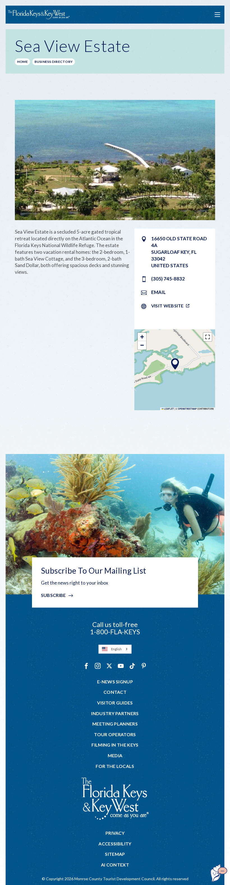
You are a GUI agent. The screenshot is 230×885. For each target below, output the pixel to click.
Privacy (115, 833)
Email (158, 292)
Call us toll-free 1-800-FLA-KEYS (115, 628)
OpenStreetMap (187, 408)
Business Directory (53, 62)
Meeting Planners (115, 723)
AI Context (115, 864)
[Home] (39, 14)
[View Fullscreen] (207, 337)
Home (22, 62)
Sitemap (115, 854)
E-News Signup (115, 681)
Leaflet (169, 408)
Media (115, 755)
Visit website (167, 305)
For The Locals (115, 766)
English (116, 649)
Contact (115, 692)
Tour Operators (115, 734)
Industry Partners (115, 713)
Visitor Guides (115, 702)
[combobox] (115, 649)
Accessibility (114, 843)
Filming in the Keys (114, 744)
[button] (175, 364)
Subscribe (53, 595)
